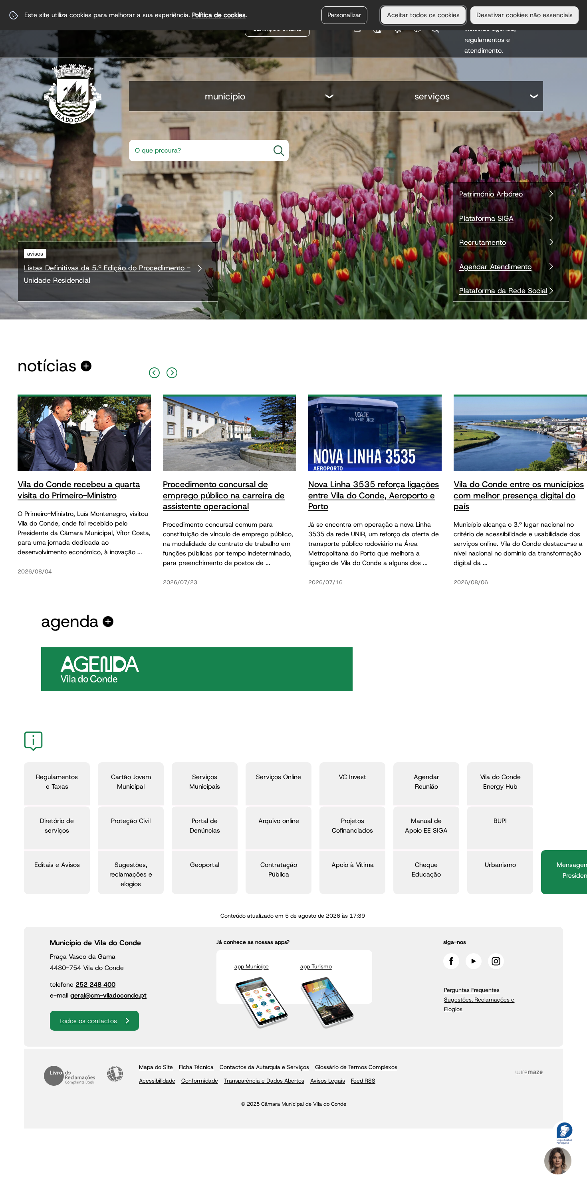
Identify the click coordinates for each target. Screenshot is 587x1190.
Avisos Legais (327, 1080)
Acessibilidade (115, 1074)
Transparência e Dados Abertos (264, 1080)
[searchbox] (197, 150)
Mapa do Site (156, 1067)
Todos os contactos (88, 1021)
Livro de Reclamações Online (69, 1076)
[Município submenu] (330, 97)
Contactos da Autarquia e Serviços (264, 1067)
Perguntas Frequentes (472, 990)
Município (225, 96)
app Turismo (316, 966)
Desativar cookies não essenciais (524, 15)
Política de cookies (219, 15)
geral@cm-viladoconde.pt (108, 995)
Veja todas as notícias (47, 366)
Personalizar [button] (344, 15)
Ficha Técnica (196, 1067)
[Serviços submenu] (534, 97)
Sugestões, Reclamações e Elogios (479, 1004)
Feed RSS (363, 1080)
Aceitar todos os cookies (423, 15)
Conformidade (199, 1080)
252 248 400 (95, 984)
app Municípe (251, 966)
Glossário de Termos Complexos (356, 1067)
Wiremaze (529, 1072)
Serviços (432, 96)
